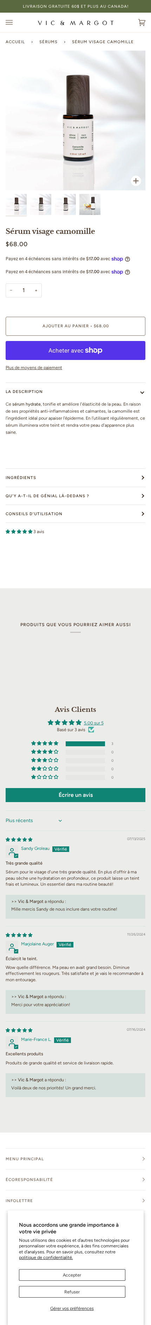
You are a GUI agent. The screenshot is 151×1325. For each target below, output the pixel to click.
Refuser (72, 1291)
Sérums (48, 41)
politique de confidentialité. (46, 1257)
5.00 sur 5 (94, 723)
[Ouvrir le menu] (16, 22)
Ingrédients (21, 477)
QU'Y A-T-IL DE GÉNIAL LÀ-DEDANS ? (47, 495)
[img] (19, 839)
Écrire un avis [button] (76, 795)
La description (24, 391)
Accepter (72, 1275)
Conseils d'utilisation (34, 513)
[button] (19, 531)
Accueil (15, 41)
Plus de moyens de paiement (34, 367)
